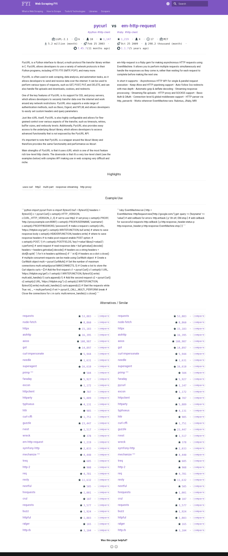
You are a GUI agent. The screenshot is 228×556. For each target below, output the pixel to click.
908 (89, 467)
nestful (27, 486)
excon (26, 385)
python (93, 32)
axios (26, 341)
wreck (26, 435)
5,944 (87, 354)
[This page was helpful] (112, 547)
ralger (26, 523)
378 (89, 435)
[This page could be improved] (116, 547)
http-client (104, 32)
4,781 (87, 473)
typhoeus (28, 404)
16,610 (86, 366)
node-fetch (29, 322)
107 (89, 498)
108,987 (85, 341)
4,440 (87, 454)
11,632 (86, 480)
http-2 (26, 467)
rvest (26, 429)
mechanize (29, 454)
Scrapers (105, 11)
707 (89, 391)
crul (25, 498)
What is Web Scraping (32, 11)
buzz (26, 511)
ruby (121, 32)
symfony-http (31, 448)
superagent (30, 366)
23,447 (86, 423)
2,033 (87, 448)
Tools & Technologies (75, 11)
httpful (27, 517)
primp (26, 372)
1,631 (87, 360)
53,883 (86, 316)
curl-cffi (27, 416)
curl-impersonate (33, 353)
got (25, 347)
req (25, 473)
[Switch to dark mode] (168, 4)
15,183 (86, 328)
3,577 (87, 505)
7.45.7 (82, 48)
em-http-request (138, 25)
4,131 (87, 404)
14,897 (86, 347)
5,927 (87, 379)
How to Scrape (54, 11)
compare (103, 315)
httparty (27, 397)
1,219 (125, 39)
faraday (27, 378)
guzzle (27, 423)
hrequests (29, 492)
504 (89, 372)
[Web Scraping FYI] (26, 4)
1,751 (87, 417)
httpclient (28, 391)
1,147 (107, 39)
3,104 (87, 530)
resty (26, 479)
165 (89, 524)
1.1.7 (125, 48)
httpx (26, 328)
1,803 (87, 517)
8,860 (87, 322)
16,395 (86, 335)
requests (28, 315)
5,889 (87, 398)
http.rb (27, 530)
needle (27, 360)
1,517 (87, 429)
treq (25, 460)
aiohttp (27, 334)
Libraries (93, 11)
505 (89, 486)
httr (25, 410)
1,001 (87, 492)
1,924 (87, 511)
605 (89, 461)
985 (89, 410)
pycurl (100, 25)
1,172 (87, 385)
